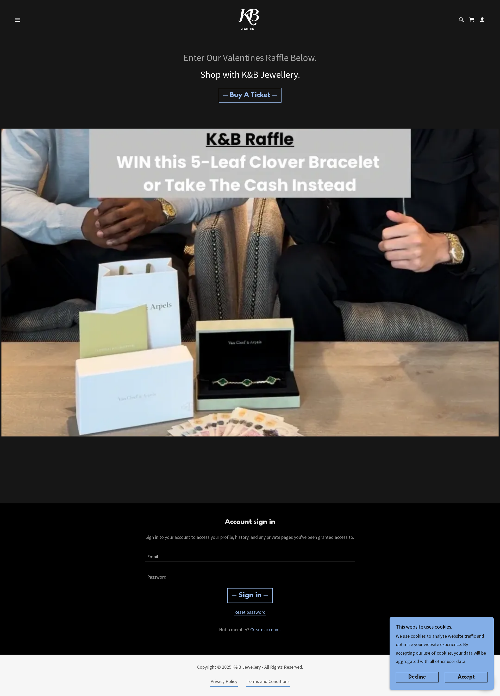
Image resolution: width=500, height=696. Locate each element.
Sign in (250, 595)
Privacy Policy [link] (223, 681)
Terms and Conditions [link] (268, 681)
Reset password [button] (250, 612)
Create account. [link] (265, 629)
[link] (250, 19)
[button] (17, 20)
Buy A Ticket (250, 95)
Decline (417, 677)
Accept (466, 677)
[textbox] (250, 555)
